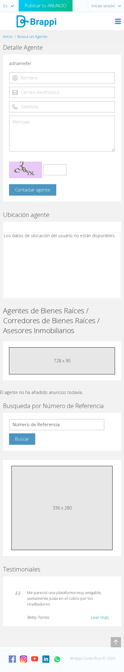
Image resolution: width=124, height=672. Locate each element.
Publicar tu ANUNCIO (46, 5)
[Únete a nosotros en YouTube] (34, 659)
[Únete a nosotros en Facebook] (12, 659)
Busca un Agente (32, 36)
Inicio (8, 36)
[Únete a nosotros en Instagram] (23, 659)
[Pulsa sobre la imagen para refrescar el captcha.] (25, 170)
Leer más (100, 617)
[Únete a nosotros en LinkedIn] (45, 659)
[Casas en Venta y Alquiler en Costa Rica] (36, 21)
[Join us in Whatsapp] (56, 659)
